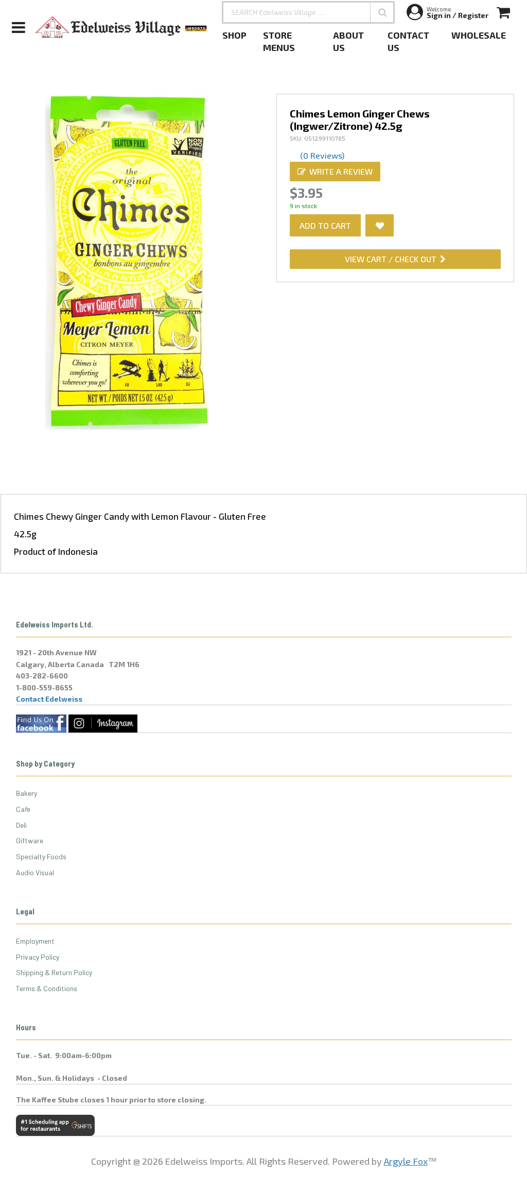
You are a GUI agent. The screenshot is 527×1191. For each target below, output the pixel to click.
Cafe (23, 809)
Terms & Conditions (46, 988)
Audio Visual (35, 872)
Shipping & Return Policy (54, 972)
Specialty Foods (41, 856)
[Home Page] (121, 27)
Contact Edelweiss (49, 698)
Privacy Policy (37, 956)
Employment (35, 941)
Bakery (26, 793)
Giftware (29, 840)
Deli (21, 825)
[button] (382, 12)
